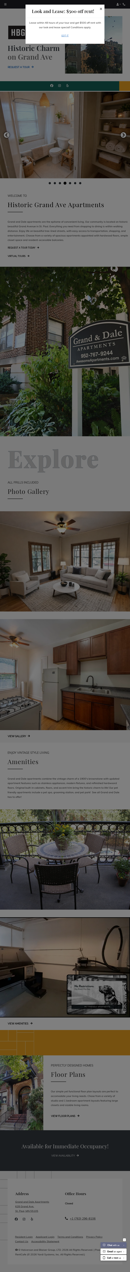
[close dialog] (101, 9)
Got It (65, 35)
